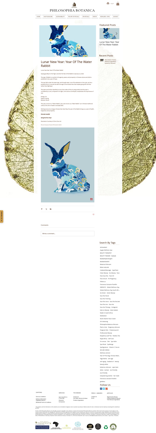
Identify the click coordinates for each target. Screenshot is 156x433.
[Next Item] (116, 33)
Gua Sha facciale (115, 301)
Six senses (103, 341)
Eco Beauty (112, 273)
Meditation (103, 316)
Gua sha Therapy (105, 307)
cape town (115, 367)
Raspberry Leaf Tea (106, 336)
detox (101, 370)
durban (106, 370)
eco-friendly (103, 373)
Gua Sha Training (105, 299)
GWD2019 (103, 287)
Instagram (114, 307)
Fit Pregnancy (112, 278)
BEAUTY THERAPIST (106, 253)
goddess (102, 381)
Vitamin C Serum (114, 347)
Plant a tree (103, 327)
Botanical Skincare (105, 264)
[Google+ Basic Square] (106, 389)
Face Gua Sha (104, 276)
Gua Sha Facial (104, 296)
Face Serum (103, 278)
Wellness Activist (105, 353)
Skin (108, 341)
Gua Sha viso (104, 304)
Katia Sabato (114, 310)
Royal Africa (103, 338)
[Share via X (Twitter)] (46, 209)
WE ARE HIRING (104, 350)
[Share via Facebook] (42, 209)
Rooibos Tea (116, 336)
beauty (117, 361)
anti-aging (103, 361)
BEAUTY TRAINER (105, 256)
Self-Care (111, 338)
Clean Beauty (104, 273)
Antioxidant (103, 247)
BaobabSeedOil (104, 261)
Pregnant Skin (104, 330)
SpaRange (110, 344)
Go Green (103, 293)
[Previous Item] (102, 33)
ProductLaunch (114, 330)
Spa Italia (114, 341)
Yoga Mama (103, 358)
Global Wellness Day (113, 287)
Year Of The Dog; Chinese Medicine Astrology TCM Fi (110, 356)
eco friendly (113, 370)
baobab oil (110, 361)
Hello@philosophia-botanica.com (97, 415)
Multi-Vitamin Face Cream (108, 319)
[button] (117, 3)
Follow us (103, 281)
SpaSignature (104, 347)
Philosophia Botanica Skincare (109, 324)
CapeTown (115, 270)
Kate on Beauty (104, 310)
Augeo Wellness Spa (106, 250)
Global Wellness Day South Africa (110, 290)
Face (118, 273)
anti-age (110, 358)
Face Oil (111, 276)
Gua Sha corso (104, 301)
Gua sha (111, 304)
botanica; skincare (105, 367)
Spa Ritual (103, 344)
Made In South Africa (106, 313)
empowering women (106, 376)
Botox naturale (104, 267)
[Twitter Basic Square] (104, 389)
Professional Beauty (106, 333)
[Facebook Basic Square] (101, 389)
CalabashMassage (105, 270)
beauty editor (104, 364)
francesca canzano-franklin (108, 378)
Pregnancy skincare (114, 327)
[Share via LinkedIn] (50, 209)
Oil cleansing (104, 321)
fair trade (116, 376)
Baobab (113, 256)
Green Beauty (111, 293)
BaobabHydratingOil (106, 259)
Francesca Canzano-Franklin (108, 284)
